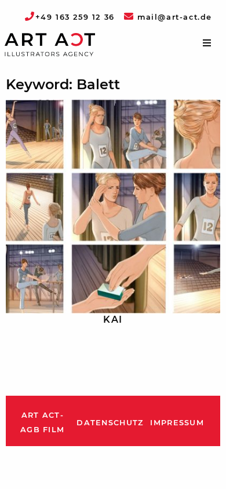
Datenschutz (109, 422)
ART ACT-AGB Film (42, 423)
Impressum (177, 422)
